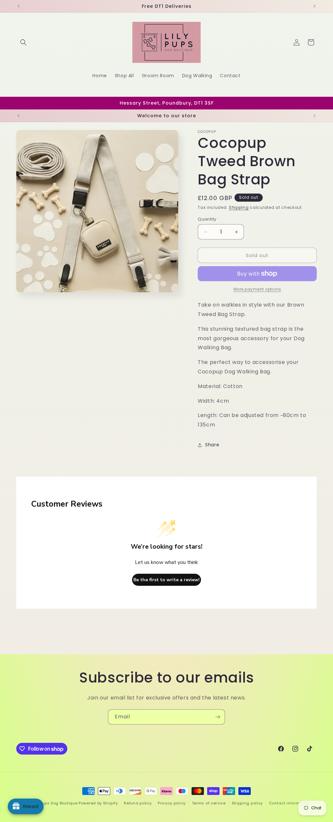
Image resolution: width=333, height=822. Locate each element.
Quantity (207, 219)
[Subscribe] (217, 717)
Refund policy (138, 803)
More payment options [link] (257, 289)
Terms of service (209, 803)
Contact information (289, 803)
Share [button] (212, 444)
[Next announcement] (314, 6)
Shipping (239, 207)
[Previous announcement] (18, 6)
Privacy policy (172, 803)
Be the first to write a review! (166, 580)
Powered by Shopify (98, 803)
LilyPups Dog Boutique (56, 803)
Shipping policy (247, 803)
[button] (23, 42)
